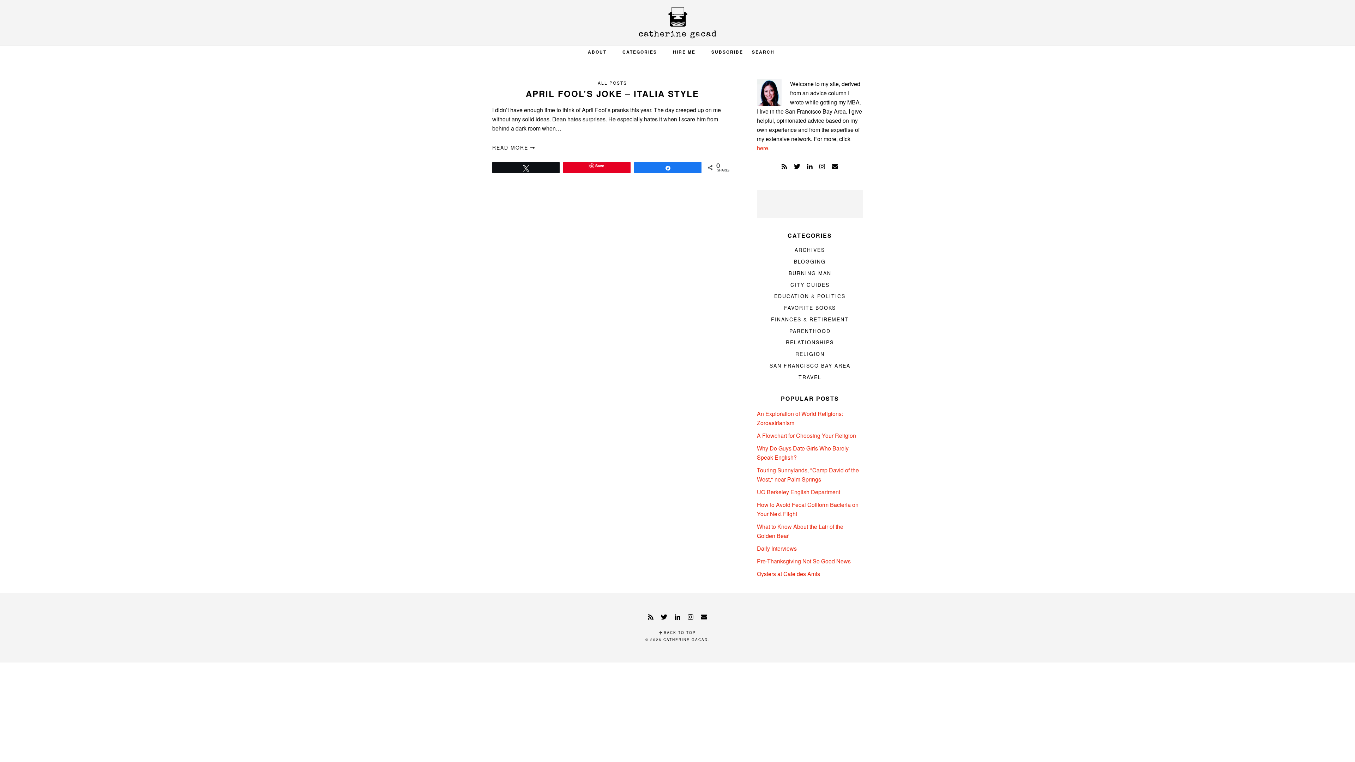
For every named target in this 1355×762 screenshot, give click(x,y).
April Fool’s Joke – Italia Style (612, 93)
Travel (810, 377)
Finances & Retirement (810, 319)
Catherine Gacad (677, 22)
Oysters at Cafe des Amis (788, 574)
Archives (810, 249)
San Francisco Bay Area (810, 365)
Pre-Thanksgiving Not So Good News (804, 561)
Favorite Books (810, 307)
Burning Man (810, 273)
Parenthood (810, 330)
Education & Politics (809, 296)
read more (511, 147)
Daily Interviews (777, 548)
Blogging (810, 261)
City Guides (810, 284)
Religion (810, 353)
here (762, 148)
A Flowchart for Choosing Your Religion (806, 435)
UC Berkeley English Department (798, 492)
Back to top (679, 632)
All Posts (612, 83)
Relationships (810, 342)
